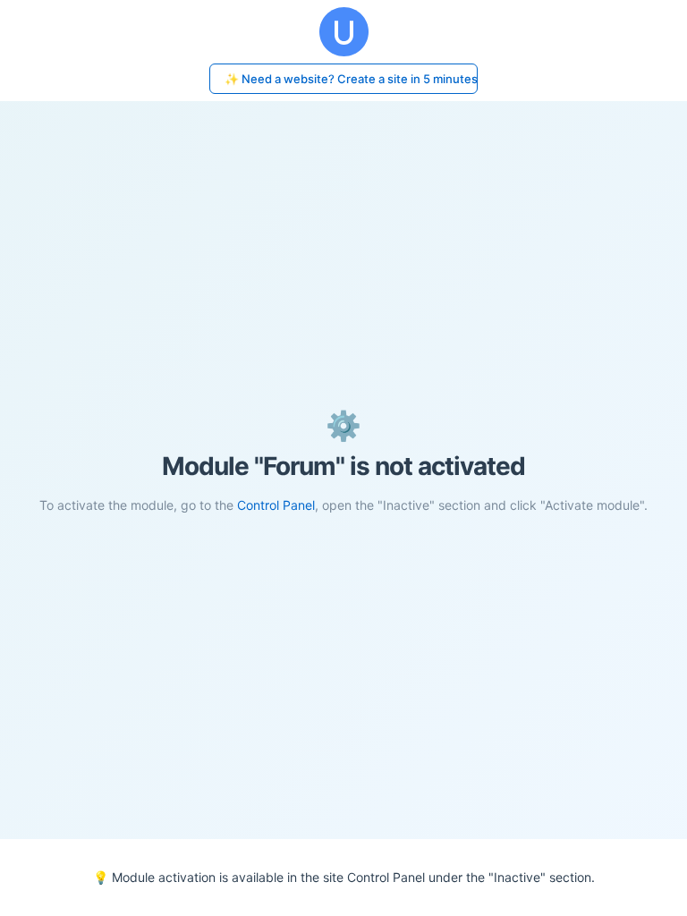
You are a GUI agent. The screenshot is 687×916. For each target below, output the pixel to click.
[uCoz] (343, 31)
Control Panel (276, 505)
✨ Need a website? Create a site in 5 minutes (351, 79)
